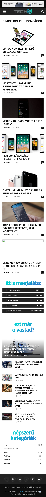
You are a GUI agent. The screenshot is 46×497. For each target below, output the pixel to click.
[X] (32, 479)
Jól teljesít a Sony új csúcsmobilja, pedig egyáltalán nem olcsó (25, 416)
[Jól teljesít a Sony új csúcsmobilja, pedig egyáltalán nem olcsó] (7, 416)
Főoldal (6, 487)
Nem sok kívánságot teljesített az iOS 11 (16, 157)
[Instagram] (13, 479)
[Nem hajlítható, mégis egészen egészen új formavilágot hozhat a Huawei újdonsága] (7, 388)
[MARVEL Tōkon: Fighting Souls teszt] (7, 377)
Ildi (3, 93)
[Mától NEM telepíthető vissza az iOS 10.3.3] (23, 36)
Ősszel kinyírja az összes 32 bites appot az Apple (22, 192)
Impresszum (16, 487)
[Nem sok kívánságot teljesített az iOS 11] (23, 143)
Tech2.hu (22, 491)
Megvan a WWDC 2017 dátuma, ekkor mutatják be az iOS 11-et (22, 266)
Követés (39, 295)
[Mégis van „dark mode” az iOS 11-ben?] (23, 108)
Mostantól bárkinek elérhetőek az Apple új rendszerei (18, 86)
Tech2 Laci (6, 55)
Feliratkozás (36, 311)
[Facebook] (6, 479)
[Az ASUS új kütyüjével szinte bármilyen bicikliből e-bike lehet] (7, 364)
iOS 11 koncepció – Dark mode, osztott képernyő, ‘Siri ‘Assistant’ (22, 228)
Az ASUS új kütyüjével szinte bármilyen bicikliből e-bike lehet (28, 364)
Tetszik (39, 290)
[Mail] (19, 479)
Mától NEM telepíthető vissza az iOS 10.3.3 (18, 50)
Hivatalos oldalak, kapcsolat (32, 487)
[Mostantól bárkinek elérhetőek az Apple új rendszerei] (23, 70)
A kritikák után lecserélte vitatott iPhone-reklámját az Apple (29, 403)
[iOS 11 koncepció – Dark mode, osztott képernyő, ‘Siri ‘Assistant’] (23, 212)
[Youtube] (39, 479)
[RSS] (26, 479)
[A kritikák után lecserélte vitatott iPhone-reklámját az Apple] (7, 403)
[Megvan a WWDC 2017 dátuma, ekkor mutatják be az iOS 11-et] (23, 250)
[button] (4, 11)
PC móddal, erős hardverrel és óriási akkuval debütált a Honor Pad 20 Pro (22, 349)
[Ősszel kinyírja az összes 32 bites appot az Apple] (23, 177)
